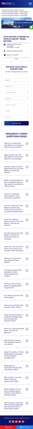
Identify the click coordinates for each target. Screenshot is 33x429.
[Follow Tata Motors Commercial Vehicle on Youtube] (19, 421)
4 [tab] (19, 26)
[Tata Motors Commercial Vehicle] (8, 4)
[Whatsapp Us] (31, 27)
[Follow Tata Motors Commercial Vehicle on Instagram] (16, 421)
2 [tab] (15, 26)
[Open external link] (23, 24)
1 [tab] (13, 26)
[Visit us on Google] (13, 421)
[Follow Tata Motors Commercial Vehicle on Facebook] (10, 421)
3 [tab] (17, 26)
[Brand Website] (23, 421)
